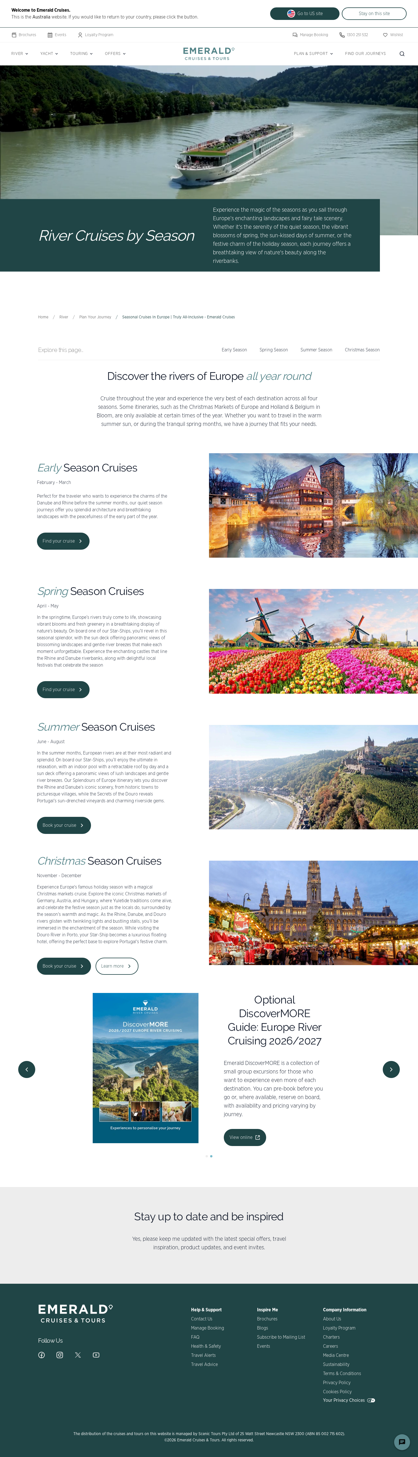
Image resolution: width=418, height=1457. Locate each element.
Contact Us (201, 1319)
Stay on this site (374, 13)
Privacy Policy (337, 1382)
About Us (332, 1319)
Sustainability (336, 1364)
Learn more (112, 966)
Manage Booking (314, 35)
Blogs (262, 1328)
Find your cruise (59, 541)
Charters (331, 1337)
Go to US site (310, 13)
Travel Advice (204, 1364)
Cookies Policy (337, 1392)
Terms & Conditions (342, 1373)
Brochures (27, 35)
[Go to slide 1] (207, 1156)
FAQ (195, 1337)
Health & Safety (206, 1346)
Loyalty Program (99, 35)
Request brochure (235, 1123)
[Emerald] (209, 54)
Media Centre (336, 1355)
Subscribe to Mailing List (281, 1337)
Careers (330, 1346)
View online (229, 1101)
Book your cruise (59, 825)
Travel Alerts (203, 1355)
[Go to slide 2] (211, 1156)
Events (60, 35)
